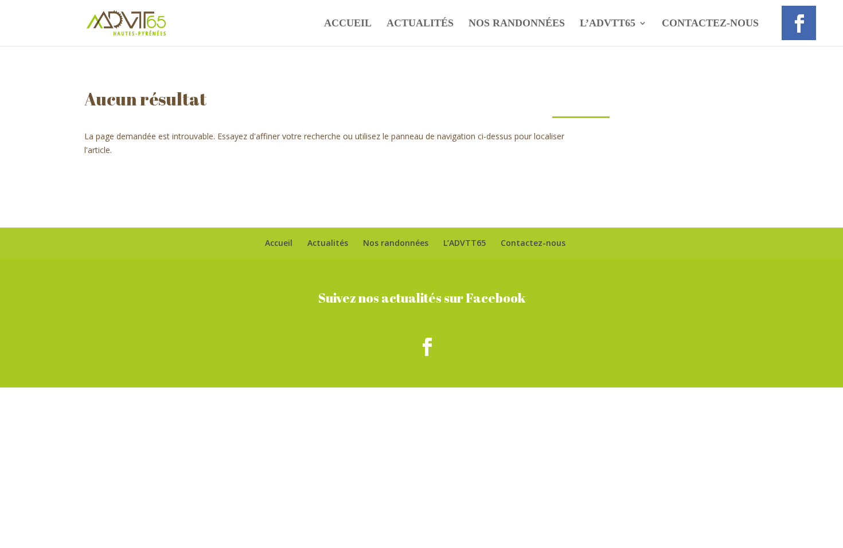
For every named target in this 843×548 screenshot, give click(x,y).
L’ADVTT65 (607, 24)
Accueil (348, 24)
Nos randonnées (517, 24)
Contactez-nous (710, 24)
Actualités (420, 24)
